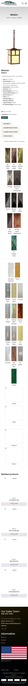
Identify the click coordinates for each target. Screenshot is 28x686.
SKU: (2, 111)
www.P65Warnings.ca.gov (19, 683)
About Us (3, 637)
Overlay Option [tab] (7, 136)
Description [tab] (6, 123)
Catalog (16, 670)
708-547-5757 (7, 614)
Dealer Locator (5, 670)
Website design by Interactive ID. (14, 677)
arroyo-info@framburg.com (13, 623)
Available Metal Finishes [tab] (10, 128)
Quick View (14, 503)
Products (3, 640)
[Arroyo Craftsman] (9, 3)
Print (5, 117)
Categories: (4, 114)
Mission (10, 114)
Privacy (3, 643)
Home (8, 17)
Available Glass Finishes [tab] (10, 132)
